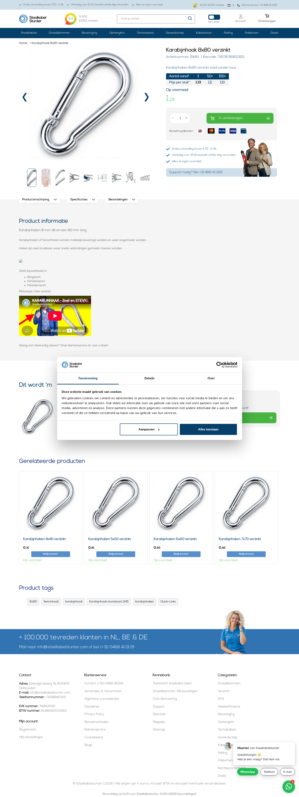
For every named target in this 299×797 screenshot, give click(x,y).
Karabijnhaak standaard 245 (109, 601)
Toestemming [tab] (88, 378)
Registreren (27, 729)
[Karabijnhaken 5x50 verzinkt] (115, 502)
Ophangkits (117, 32)
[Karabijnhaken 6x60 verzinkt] (181, 502)
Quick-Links (168, 601)
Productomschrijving (35, 199)
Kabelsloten (204, 32)
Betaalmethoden (96, 722)
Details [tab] (149, 378)
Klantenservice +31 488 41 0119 (259, 5)
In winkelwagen (231, 118)
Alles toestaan (208, 429)
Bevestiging (89, 32)
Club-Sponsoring (165, 699)
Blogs (88, 745)
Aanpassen (147, 429)
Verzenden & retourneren (103, 691)
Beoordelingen (118, 199)
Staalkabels (29, 32)
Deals (274, 32)
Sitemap (159, 729)
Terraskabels (145, 32)
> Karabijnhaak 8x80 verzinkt (49, 43)
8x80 (33, 601)
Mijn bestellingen (31, 737)
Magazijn (159, 722)
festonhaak (51, 601)
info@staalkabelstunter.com (62, 647)
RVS (221, 699)
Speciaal (159, 714)
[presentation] (25, 98)
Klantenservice (95, 729)
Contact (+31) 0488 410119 (103, 683)
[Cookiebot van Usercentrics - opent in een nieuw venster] (219, 365)
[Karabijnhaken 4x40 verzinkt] (50, 502)
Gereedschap (175, 32)
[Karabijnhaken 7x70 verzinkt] (246, 502)
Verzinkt (224, 691)
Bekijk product (50, 554)
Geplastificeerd (229, 706)
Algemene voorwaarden (101, 699)
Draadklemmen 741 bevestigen (175, 691)
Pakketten (252, 32)
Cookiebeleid (93, 737)
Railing (228, 32)
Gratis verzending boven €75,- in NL (43, 4)
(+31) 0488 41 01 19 (117, 647)
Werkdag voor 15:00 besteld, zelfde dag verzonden (100, 4)
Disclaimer (91, 706)
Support (159, 706)
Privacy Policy (94, 714)
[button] (32, 178)
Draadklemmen (59, 32)
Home (23, 43)
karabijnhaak (74, 601)
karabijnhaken (144, 601)
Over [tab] (211, 378)
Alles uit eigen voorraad (149, 4)
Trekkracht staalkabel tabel (172, 683)
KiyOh (125, 794)
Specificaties (79, 199)
